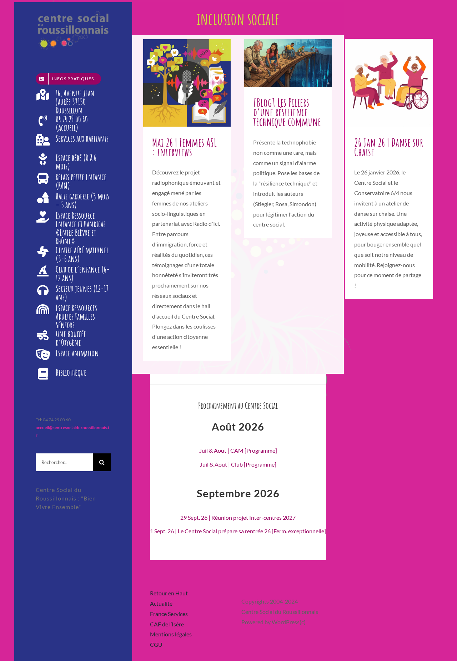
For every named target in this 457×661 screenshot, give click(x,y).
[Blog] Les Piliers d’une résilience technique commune (287, 112)
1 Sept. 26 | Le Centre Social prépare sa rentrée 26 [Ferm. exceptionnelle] (238, 531)
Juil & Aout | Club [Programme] (238, 464)
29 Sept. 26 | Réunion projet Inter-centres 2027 (238, 517)
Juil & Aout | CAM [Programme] (238, 450)
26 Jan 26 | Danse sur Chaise (388, 147)
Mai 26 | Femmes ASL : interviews (184, 147)
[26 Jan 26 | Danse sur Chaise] (389, 83)
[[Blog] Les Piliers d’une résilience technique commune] (288, 63)
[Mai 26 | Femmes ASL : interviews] (187, 83)
